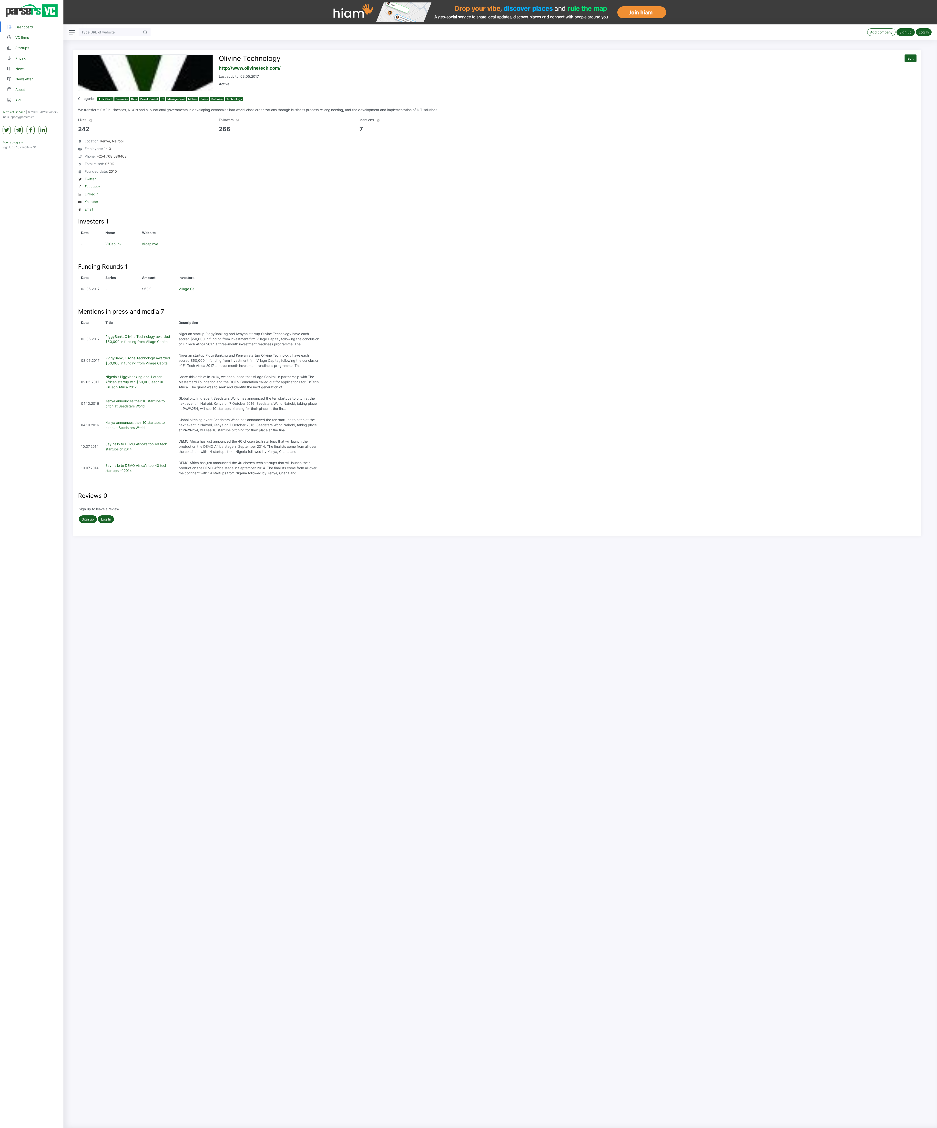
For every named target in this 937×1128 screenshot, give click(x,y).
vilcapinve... (151, 244)
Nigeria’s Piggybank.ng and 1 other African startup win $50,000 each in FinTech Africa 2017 (134, 382)
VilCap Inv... (114, 244)
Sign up (905, 32)
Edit (910, 58)
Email (89, 209)
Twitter (90, 179)
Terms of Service (13, 112)
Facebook (93, 186)
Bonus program (12, 142)
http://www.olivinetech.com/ (250, 68)
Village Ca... (188, 289)
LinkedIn (91, 194)
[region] (31, 564)
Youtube (91, 202)
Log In (924, 32)
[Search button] (145, 32)
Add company (881, 32)
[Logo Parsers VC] (31, 10)
